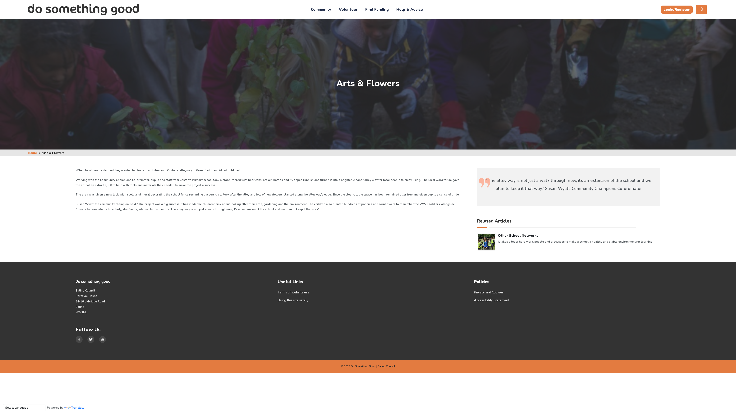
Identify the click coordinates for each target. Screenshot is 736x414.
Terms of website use (293, 292)
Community (321, 9)
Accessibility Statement (491, 300)
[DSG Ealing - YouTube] (102, 339)
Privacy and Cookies (489, 292)
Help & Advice (409, 9)
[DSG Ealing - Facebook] (79, 339)
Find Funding (377, 9)
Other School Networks (518, 235)
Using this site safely (293, 300)
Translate (77, 408)
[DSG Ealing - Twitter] (90, 339)
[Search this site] (701, 9)
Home (32, 153)
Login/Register (677, 9)
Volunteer (348, 9)
